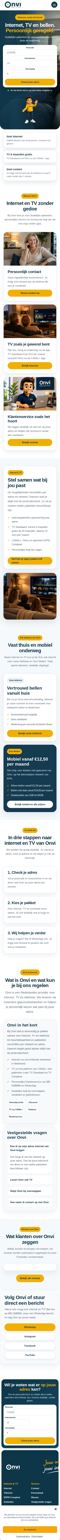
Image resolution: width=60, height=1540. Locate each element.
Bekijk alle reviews (30, 1278)
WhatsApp (30, 1327)
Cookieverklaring (23, 1536)
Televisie (8, 1493)
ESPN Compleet (12, 1497)
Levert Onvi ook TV (21, 1179)
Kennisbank (37, 1493)
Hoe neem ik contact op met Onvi (29, 1202)
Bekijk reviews (30, 442)
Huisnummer (30, 58)
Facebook (30, 1346)
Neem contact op (30, 293)
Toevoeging (30, 69)
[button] (55, 1509)
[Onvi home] (13, 4)
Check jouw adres (30, 82)
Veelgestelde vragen (41, 1502)
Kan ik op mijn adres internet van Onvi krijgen (29, 1148)
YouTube (30, 1355)
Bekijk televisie (30, 365)
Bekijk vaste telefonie (30, 733)
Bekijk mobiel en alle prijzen (30, 804)
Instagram (30, 1336)
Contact (35, 1488)
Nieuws (35, 1497)
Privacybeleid (37, 1536)
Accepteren (30, 1529)
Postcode (30, 48)
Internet (8, 1488)
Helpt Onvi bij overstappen (25, 1191)
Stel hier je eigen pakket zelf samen (27, 561)
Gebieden (9, 1502)
